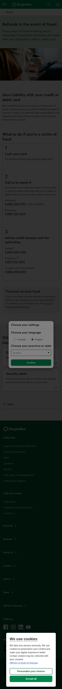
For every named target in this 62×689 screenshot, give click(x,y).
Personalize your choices (31, 671)
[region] (31, 660)
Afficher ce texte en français (24, 663)
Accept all (31, 679)
